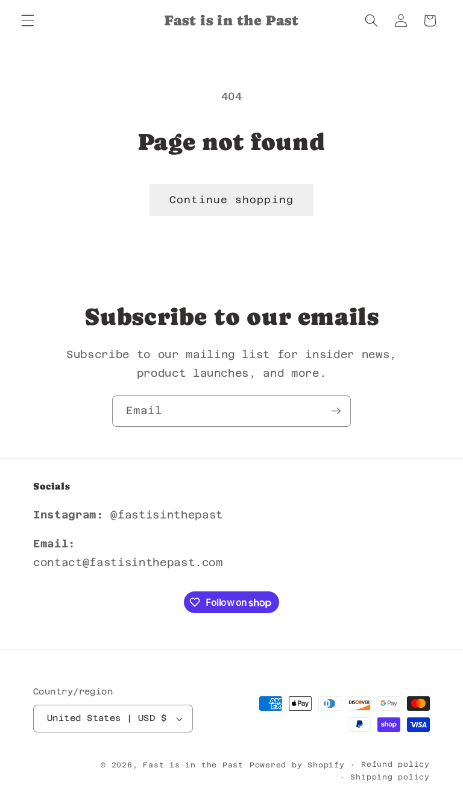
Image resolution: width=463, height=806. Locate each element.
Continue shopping (231, 200)
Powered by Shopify (297, 765)
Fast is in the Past (193, 765)
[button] (27, 20)
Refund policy (395, 764)
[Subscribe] (335, 411)
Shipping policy (390, 777)
